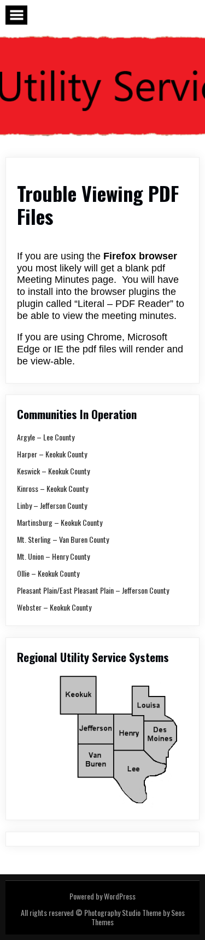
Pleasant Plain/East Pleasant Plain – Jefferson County (93, 590)
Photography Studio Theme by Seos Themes (134, 917)
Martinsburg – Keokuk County (59, 522)
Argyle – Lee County (45, 437)
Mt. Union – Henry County (53, 556)
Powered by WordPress (102, 896)
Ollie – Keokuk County (48, 573)
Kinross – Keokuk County (52, 488)
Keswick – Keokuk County (53, 471)
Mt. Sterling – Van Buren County (63, 539)
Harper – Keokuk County (52, 454)
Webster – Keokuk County (54, 607)
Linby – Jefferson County (52, 505)
